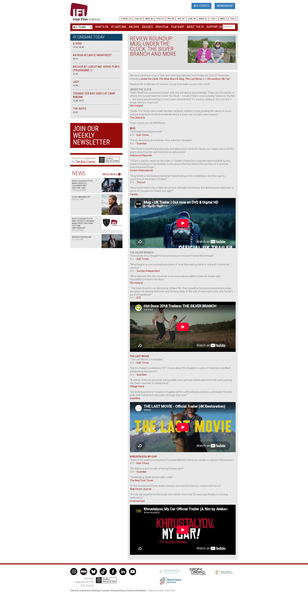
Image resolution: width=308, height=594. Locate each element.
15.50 (75, 85)
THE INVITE (79, 108)
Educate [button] (147, 27)
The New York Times (141, 480)
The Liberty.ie (137, 117)
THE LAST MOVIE (139, 356)
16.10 (75, 58)
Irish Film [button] (161, 27)
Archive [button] (134, 27)
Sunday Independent (148, 270)
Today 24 (126, 18)
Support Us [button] (214, 27)
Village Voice (137, 386)
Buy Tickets (201, 5)
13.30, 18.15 (78, 100)
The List (141, 182)
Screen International (141, 170)
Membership (225, 5)
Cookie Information (136, 590)
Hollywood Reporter (141, 155)
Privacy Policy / (118, 590)
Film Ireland (136, 105)
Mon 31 (203, 18)
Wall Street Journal (140, 489)
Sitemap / (97, 590)
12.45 (75, 74)
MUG (132, 128)
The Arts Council (85, 161)
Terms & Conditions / (81, 590)
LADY (76, 82)
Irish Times (143, 134)
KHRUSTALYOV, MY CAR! (143, 456)
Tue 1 (214, 18)
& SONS (77, 43)
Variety (134, 194)
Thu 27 (160, 18)
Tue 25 (138, 18)
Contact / (106, 590)
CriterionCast (137, 501)
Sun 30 (192, 18)
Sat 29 (180, 18)
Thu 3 (233, 18)
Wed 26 (149, 18)
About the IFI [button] (195, 27)
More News (109, 174)
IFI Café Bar (118, 27)
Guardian (142, 143)
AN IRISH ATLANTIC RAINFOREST (92, 55)
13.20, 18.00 (78, 47)
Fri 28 (170, 18)
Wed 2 (223, 18)
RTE (139, 297)
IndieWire (135, 398)
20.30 (75, 112)
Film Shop (177, 27)
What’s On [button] (101, 27)
